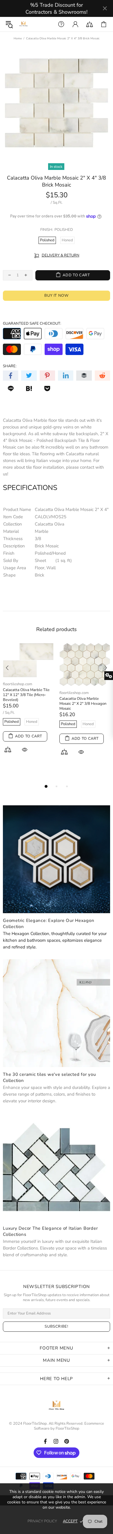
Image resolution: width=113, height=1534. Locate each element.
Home (18, 38)
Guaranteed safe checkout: (32, 323)
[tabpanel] (28, 704)
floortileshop (23, 24)
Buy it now (56, 295)
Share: (10, 366)
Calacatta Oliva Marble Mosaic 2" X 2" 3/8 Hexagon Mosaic (82, 703)
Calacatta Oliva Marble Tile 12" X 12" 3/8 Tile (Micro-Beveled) (26, 695)
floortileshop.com (17, 684)
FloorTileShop (67, 1428)
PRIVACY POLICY (42, 1521)
